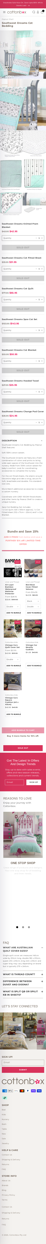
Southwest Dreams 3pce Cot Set (19, 319)
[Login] (37, 12)
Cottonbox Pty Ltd (17, 1235)
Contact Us (7, 1155)
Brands (5, 1185)
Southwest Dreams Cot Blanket (19, 350)
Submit (23, 1070)
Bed (4, 1110)
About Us (6, 1180)
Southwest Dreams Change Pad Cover (23, 411)
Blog (4, 1190)
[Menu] (4, 12)
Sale (4, 1138)
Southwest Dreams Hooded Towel (20, 381)
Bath (4, 1124)
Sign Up (34, 782)
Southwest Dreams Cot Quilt (17, 288)
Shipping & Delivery (11, 1159)
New (4, 1134)
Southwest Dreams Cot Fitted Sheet (21, 258)
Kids (4, 1114)
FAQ (4, 1169)
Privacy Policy (8, 1195)
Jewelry (5, 1143)
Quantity (7, 269)
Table (4, 1129)
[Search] (33, 12)
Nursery (5, 1119)
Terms (4, 1200)
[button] (23, 441)
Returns (5, 1164)
